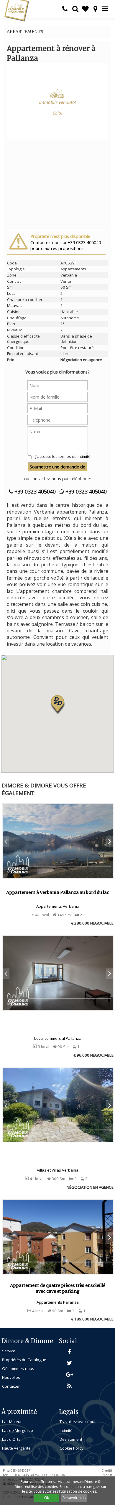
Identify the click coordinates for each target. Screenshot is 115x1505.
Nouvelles (11, 1377)
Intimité (66, 1430)
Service (8, 1350)
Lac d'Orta (11, 1439)
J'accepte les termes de (63, 456)
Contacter (11, 1386)
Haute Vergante (16, 1448)
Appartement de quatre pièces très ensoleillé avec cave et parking (57, 1288)
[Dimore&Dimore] (16, 10)
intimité (84, 456)
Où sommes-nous (18, 1368)
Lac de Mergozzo (17, 1430)
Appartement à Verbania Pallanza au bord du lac (57, 892)
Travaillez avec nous (78, 1421)
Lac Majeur (12, 1421)
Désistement (71, 1439)
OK (46, 1497)
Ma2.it (107, 1475)
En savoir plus (74, 1497)
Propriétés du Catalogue (24, 1359)
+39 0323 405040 (34, 491)
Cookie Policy (71, 1448)
